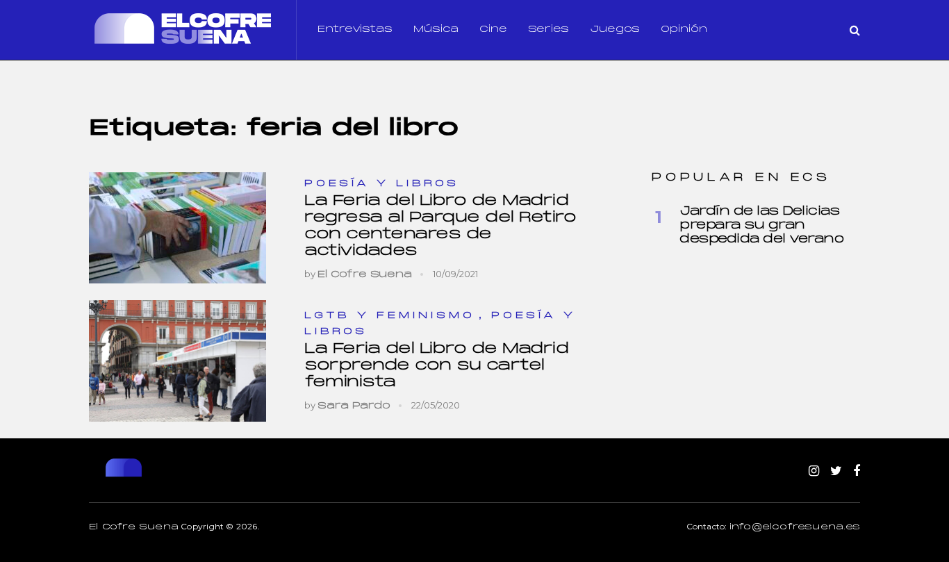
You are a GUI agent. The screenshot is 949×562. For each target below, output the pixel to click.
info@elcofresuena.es (794, 527)
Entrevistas (355, 29)
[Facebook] (856, 472)
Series (548, 29)
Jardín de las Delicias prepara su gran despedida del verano (761, 225)
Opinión (684, 29)
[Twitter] (836, 472)
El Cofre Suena (364, 275)
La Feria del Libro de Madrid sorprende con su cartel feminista (436, 365)
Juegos (615, 29)
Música (436, 29)
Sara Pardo (353, 406)
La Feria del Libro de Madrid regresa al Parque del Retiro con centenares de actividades (440, 226)
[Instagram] (814, 472)
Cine (493, 29)
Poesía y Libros (381, 184)
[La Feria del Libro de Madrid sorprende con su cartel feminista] (177, 361)
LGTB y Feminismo (389, 316)
